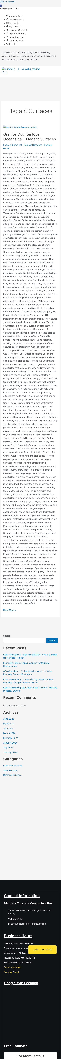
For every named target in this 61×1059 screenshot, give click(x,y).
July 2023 (8, 747)
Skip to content (7, 1)
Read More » (9, 609)
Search (6, 636)
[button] (1, 5)
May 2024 (8, 723)
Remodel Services (33, 145)
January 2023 (10, 752)
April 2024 (8, 728)
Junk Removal (10, 770)
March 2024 (9, 733)
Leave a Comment (12, 145)
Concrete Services (12, 765)
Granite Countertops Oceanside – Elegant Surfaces (29, 136)
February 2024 (10, 738)
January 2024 (10, 742)
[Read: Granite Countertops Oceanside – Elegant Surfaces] (20, 127)
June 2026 (8, 719)
